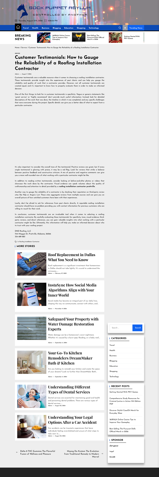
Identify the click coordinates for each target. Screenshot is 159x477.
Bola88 (112, 457)
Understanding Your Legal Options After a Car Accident (72, 420)
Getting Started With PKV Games (124, 392)
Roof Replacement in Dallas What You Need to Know (71, 257)
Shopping (81, 28)
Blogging (57, 28)
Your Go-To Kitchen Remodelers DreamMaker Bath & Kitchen (70, 357)
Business (45, 28)
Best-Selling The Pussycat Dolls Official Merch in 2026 (123, 430)
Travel (26, 28)
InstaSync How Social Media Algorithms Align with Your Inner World (72, 289)
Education (68, 28)
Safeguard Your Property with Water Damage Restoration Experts (73, 323)
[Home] (18, 27)
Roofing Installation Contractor (29, 241)
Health (35, 28)
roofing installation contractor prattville (77, 186)
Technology (94, 28)
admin (17, 74)
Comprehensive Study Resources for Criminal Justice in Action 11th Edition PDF (125, 401)
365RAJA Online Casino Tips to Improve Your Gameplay (123, 421)
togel (112, 451)
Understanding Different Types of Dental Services (69, 389)
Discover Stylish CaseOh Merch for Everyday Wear (124, 412)
